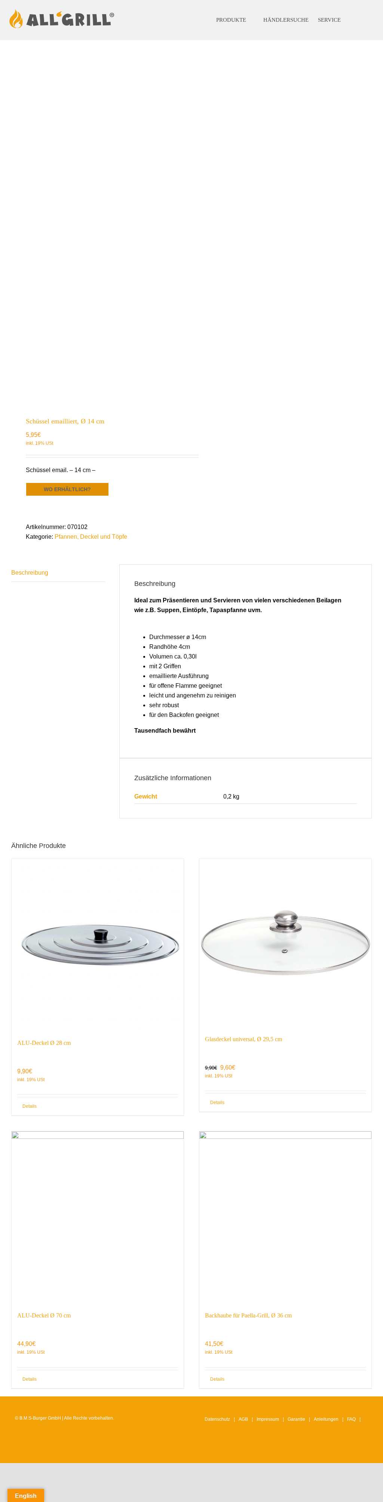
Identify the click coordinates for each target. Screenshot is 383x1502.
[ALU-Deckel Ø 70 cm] (98, 1217)
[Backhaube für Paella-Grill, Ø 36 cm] (285, 1217)
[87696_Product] (97, 224)
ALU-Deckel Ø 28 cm (44, 1043)
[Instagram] (330, 1450)
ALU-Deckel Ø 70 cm (44, 1315)
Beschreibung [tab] (29, 572)
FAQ (351, 1419)
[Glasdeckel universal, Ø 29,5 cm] (285, 943)
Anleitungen (326, 1419)
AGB (243, 1419)
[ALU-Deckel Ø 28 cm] (98, 945)
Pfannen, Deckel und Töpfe (91, 536)
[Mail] (365, 1450)
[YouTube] (353, 1450)
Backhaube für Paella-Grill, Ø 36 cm (248, 1315)
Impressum (268, 1419)
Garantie (296, 1419)
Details (29, 1106)
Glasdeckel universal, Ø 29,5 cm (243, 1039)
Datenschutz (217, 1419)
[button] (360, 20)
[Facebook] (342, 1450)
